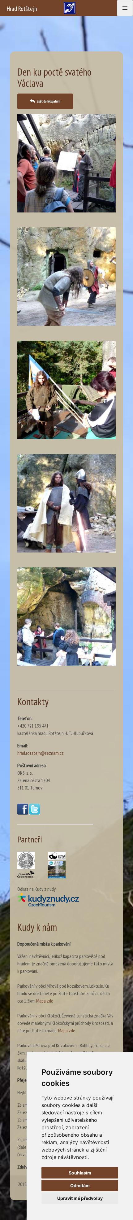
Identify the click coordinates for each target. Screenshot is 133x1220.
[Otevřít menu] (125, 8)
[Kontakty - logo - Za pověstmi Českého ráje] (26, 874)
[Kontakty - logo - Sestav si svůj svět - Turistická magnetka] (57, 856)
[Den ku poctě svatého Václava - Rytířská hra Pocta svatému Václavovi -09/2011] (66, 276)
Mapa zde (44, 1001)
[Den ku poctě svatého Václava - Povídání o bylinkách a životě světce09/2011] (66, 616)
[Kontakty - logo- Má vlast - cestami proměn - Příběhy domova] (57, 869)
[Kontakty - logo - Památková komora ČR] (26, 860)
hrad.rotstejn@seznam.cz (40, 753)
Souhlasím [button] (80, 1172)
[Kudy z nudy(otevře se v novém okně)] (55, 900)
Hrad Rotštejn (22, 9)
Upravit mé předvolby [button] (80, 1198)
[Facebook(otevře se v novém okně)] (22, 813)
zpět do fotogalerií (48, 101)
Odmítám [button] (80, 1185)
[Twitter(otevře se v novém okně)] (34, 813)
